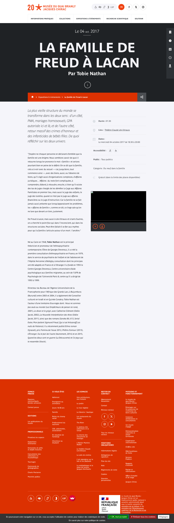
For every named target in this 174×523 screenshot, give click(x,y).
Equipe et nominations (130, 470)
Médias (170, 57)
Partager (141, 97)
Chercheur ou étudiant (57, 442)
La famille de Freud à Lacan (76, 97)
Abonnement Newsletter (106, 400)
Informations (170, 41)
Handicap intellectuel (56, 498)
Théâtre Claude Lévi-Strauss (117, 130)
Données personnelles (106, 479)
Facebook (105, 416)
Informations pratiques (42, 19)
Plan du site (105, 461)
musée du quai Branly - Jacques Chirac (52, 7)
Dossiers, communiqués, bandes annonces (34, 401)
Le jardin (80, 403)
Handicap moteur (31, 498)
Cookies (104, 474)
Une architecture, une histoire (83, 398)
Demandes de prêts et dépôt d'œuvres (35, 449)
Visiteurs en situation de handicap (104, 7)
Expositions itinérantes (32, 443)
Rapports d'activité (129, 464)
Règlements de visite (109, 470)
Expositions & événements (88, 19)
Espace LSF (64, 498)
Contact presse (33, 407)
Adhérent (55, 397)
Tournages (32, 462)
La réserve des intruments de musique (82, 436)
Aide (103, 465)
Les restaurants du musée (84, 417)
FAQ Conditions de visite (131, 452)
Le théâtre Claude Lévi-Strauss (83, 450)
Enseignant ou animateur (57, 402)
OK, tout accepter (119, 517)
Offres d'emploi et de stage (131, 476)
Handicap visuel (39, 498)
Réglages (163, 517)
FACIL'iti (72, 498)
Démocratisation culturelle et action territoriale (132, 433)
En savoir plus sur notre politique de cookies (87, 520)
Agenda (170, 49)
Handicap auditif (47, 498)
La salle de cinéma (84, 455)
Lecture (95, 226)
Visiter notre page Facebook (129, 7)
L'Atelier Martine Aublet (83, 444)
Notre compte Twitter (136, 7)
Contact (104, 405)
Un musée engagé (129, 426)
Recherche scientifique (117, 19)
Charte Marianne (34, 472)
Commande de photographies (33, 467)
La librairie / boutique (85, 412)
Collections (64, 19)
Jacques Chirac (131, 482)
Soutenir (139, 19)
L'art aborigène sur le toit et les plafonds (85, 460)
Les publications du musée (35, 422)
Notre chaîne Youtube (111, 424)
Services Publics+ (129, 458)
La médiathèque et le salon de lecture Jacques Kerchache (85, 467)
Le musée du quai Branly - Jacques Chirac (131, 401)
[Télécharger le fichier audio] (102, 226)
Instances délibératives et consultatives (131, 419)
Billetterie (170, 32)
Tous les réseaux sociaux (107, 433)
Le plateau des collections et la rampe (83, 428)
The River (80, 423)
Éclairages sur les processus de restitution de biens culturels (132, 410)
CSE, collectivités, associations (58, 429)
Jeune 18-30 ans (58, 408)
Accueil (32, 97)
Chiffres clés (130, 447)
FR (121, 7)
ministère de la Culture (130, 506)
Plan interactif (170, 66)
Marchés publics (34, 477)
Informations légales (109, 451)
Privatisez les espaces (36, 437)
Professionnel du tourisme (58, 423)
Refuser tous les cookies (144, 517)
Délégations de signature (107, 456)
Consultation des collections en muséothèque (34, 456)
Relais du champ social (58, 417)
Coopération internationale (131, 441)
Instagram (143, 7)
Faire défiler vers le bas (87, 85)
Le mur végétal (82, 408)
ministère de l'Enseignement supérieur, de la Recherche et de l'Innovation (133, 510)
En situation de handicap (58, 436)
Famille (55, 412)
